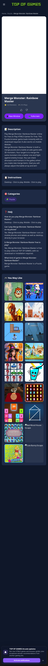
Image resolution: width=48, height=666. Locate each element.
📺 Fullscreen (34, 116)
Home (4, 13)
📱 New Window (13, 116)
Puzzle (9, 13)
